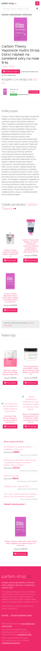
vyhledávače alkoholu (11, 643)
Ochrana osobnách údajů (21, 615)
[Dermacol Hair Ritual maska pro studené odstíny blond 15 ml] (10, 408)
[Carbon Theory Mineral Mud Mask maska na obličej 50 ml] (10, 238)
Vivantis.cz (23, 471)
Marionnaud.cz (22, 481)
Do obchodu (33, 92)
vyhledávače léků (24, 635)
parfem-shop (9, 3)
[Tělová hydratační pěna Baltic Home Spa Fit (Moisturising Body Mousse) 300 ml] (30, 354)
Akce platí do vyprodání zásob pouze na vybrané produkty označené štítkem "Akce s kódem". (20, 462)
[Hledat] (37, 9)
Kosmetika (5, 14)
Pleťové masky (27, 14)
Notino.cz (23, 455)
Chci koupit (11, 260)
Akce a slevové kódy (13, 441)
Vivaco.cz (23, 499)
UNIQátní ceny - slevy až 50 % (16, 486)
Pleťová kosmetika (15, 14)
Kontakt (5, 615)
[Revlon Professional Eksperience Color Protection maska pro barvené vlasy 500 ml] (30, 403)
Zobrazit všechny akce (14, 504)
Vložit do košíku (12, 71)
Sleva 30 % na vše (11, 476)
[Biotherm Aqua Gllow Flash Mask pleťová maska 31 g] (10, 358)
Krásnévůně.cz (22, 489)
